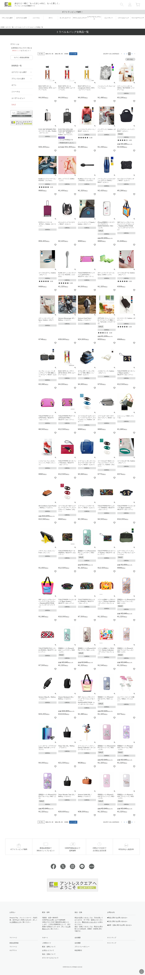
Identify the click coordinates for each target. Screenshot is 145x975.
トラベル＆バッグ (20, 27)
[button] (121, 53)
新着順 (66, 53)
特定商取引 (78, 950)
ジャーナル (15, 92)
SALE (13, 105)
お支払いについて (48, 950)
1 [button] (124, 54)
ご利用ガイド (15, 922)
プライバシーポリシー (82, 946)
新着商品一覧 (16, 66)
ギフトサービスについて (50, 958)
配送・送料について (49, 946)
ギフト (14, 85)
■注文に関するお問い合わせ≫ (117, 921)
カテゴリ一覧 (9, 27)
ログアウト (13, 950)
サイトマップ (111, 943)
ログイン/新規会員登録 (21, 57)
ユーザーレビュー (18, 98)
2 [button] (126, 54)
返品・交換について (49, 954)
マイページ (13, 946)
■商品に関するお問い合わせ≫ (117, 917)
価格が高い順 (59, 53)
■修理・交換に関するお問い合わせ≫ (119, 925)
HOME (2, 27)
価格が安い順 (49, 53)
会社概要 (78, 943)
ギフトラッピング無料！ (33, 12)
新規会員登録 (14, 943)
